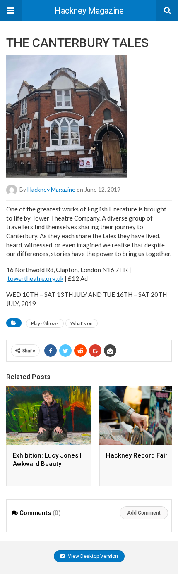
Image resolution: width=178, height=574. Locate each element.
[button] (11, 10)
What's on (81, 323)
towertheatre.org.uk (35, 278)
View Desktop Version (92, 556)
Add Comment (144, 513)
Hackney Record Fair (137, 455)
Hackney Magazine (89, 11)
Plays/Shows (45, 323)
